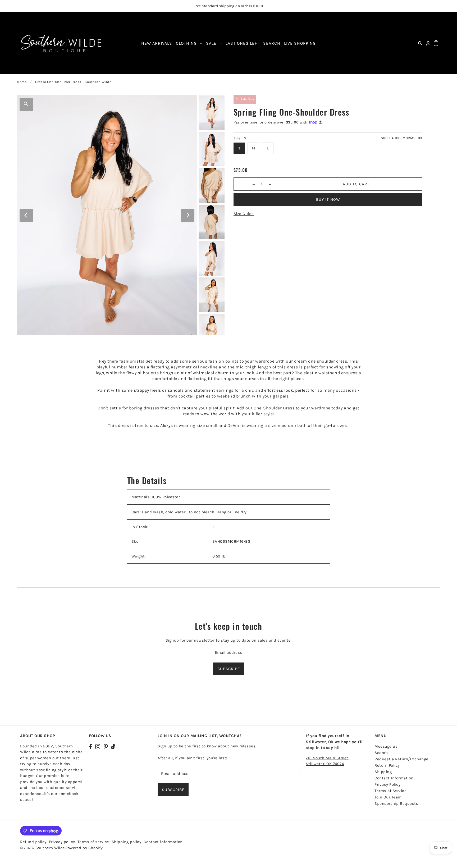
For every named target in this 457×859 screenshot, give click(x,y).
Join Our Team (388, 797)
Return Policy (387, 765)
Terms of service (93, 841)
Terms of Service (390, 790)
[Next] (187, 215)
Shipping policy (126, 841)
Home (22, 82)
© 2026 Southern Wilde (42, 848)
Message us (385, 746)
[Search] (420, 43)
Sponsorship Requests (396, 803)
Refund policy (33, 841)
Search (381, 752)
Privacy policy (62, 841)
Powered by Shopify (84, 848)
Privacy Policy (387, 784)
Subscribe (228, 668)
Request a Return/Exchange (401, 759)
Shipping (383, 771)
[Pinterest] (106, 746)
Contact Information (394, 778)
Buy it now (328, 199)
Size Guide (244, 213)
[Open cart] (436, 43)
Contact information (163, 841)
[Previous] (26, 215)
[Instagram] (97, 746)
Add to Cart (356, 184)
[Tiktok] (113, 746)
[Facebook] (90, 746)
